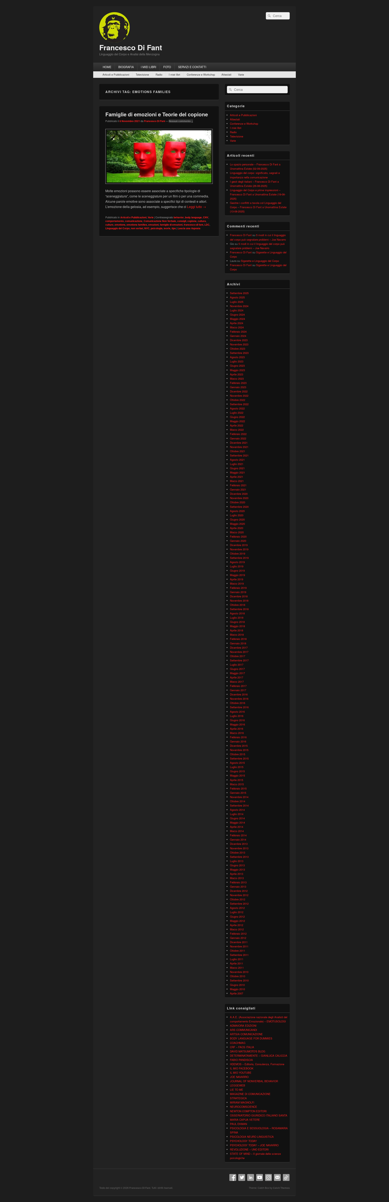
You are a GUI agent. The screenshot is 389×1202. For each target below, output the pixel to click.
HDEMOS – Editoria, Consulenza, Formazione (257, 1064)
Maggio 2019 (237, 575)
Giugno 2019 (237, 570)
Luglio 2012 (236, 912)
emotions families (137, 224)
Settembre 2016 (239, 707)
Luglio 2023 (236, 361)
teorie (167, 228)
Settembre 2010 (239, 980)
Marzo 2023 (237, 378)
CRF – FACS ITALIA (242, 1047)
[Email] (277, 1177)
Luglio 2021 (236, 464)
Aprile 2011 (236, 963)
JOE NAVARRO (239, 1077)
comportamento (114, 221)
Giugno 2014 (237, 818)
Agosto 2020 (237, 511)
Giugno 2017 (237, 669)
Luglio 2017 (236, 664)
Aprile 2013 (236, 874)
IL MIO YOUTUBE (240, 1073)
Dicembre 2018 (239, 596)
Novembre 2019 (239, 549)
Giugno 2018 (237, 622)
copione (192, 221)
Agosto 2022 (237, 408)
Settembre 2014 (239, 805)
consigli (181, 221)
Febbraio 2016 (238, 737)
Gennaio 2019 (238, 592)
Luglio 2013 (236, 861)
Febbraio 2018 (238, 639)
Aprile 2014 (236, 827)
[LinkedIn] (250, 1177)
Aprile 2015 (236, 780)
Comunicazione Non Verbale (160, 221)
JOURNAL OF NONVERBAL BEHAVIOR (254, 1081)
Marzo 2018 (237, 634)
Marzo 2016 (237, 733)
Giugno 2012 (237, 916)
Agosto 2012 (237, 908)
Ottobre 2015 (237, 754)
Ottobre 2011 (237, 950)
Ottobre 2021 (237, 451)
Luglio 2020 (236, 515)
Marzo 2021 (237, 481)
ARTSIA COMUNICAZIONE (246, 1034)
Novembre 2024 (239, 306)
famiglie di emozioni (171, 224)
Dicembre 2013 (239, 844)
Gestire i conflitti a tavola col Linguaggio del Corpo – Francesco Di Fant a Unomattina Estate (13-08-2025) (258, 207)
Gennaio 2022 (238, 438)
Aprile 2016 (236, 729)
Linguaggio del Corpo (117, 228)
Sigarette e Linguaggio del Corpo (260, 261)
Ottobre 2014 (237, 801)
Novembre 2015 (239, 750)
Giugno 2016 (237, 720)
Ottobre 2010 (237, 976)
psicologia (156, 228)
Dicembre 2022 (239, 391)
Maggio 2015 (237, 775)
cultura (202, 221)
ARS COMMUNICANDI (243, 1030)
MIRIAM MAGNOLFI (242, 1102)
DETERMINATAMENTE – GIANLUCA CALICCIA (258, 1055)
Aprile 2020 (236, 528)
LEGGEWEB (237, 1085)
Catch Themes (281, 1188)
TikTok (286, 1177)
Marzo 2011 (237, 968)
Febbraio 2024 (238, 331)
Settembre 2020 (239, 507)
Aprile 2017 (236, 677)
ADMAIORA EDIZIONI (243, 1025)
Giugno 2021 (237, 468)
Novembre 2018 (239, 600)
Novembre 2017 (239, 652)
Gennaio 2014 (238, 839)
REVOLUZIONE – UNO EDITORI (249, 1149)
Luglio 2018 (236, 617)
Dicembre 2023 (239, 340)
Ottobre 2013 (237, 852)
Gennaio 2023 (238, 387)
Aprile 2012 (236, 925)
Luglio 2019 (236, 566)
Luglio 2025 (236, 302)
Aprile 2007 (236, 993)
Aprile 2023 (236, 374)
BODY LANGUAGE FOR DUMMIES (251, 1038)
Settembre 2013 (239, 857)
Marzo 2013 (237, 878)
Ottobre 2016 (237, 703)
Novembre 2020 (239, 498)
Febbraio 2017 (238, 686)
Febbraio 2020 (238, 536)
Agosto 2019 (237, 562)
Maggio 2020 (237, 524)
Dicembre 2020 (239, 494)
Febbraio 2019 (238, 588)
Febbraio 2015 (238, 788)
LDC (206, 224)
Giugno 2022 (237, 417)
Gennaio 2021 (238, 489)
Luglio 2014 (236, 814)
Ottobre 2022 (237, 400)
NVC (147, 228)
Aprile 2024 (236, 323)
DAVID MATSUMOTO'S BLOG (247, 1051)
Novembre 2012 (239, 895)
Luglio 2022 (236, 413)
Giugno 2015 (237, 771)
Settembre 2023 (239, 353)
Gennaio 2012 (238, 938)
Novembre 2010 (239, 972)
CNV (205, 217)
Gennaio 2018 (238, 643)
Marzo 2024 (237, 327)
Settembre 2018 (239, 609)
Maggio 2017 (237, 673)
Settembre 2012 (239, 903)
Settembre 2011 (239, 955)
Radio (159, 74)
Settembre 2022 (239, 404)
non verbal (137, 228)
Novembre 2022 (239, 395)
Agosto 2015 (237, 763)
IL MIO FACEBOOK (241, 1068)
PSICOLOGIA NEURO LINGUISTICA (252, 1137)
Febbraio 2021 (238, 485)
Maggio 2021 (237, 472)
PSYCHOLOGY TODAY (243, 1141)
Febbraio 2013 (238, 882)
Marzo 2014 (237, 831)
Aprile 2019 (236, 579)
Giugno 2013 (237, 865)
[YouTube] (259, 1177)
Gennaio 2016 (238, 741)
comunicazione (133, 221)
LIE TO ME (236, 1090)
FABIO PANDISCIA (241, 1060)
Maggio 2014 (237, 822)
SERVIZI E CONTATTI (192, 67)
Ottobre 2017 (237, 656)
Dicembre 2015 (239, 746)
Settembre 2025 (239, 293)
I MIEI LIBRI (148, 67)
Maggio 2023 (237, 370)
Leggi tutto (196, 206)
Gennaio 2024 (238, 336)
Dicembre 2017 (239, 647)
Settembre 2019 (239, 558)
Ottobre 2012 (237, 899)
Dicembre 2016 (239, 694)
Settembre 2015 (239, 758)
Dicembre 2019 (239, 545)
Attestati (226, 74)
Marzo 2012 (237, 929)
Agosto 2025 (237, 297)
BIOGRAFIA (126, 67)
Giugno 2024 (237, 314)
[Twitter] (241, 1177)
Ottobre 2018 (237, 605)
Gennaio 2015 (238, 793)
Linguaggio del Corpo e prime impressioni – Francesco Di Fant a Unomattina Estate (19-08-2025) (257, 194)
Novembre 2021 (239, 447)
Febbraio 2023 (238, 383)
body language (193, 217)
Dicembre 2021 (239, 443)
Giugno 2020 (237, 519)
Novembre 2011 (239, 946)
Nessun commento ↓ (181, 121)
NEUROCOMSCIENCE (243, 1107)
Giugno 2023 (237, 365)
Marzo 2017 (237, 681)
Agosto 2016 (237, 711)
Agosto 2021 (237, 460)
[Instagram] (268, 1177)
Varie (241, 74)
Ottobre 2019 (237, 553)
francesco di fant (193, 224)
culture (109, 224)
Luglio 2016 (236, 716)
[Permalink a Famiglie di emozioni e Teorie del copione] (159, 185)
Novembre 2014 (239, 797)
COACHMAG (237, 1043)
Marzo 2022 (237, 430)
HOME (107, 67)
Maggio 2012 (237, 921)
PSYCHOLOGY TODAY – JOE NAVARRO (254, 1145)
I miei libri (174, 74)
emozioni (153, 224)
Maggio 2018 (237, 626)
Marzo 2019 (237, 583)
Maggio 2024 (237, 319)
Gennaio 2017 (238, 690)
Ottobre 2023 (237, 348)
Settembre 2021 (239, 455)
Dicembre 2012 (239, 891)
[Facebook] (232, 1177)
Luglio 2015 (236, 767)
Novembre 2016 (239, 699)
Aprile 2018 (236, 630)
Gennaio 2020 (238, 541)
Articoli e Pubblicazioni (116, 74)
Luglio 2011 (236, 959)
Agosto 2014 (237, 810)
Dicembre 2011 (239, 942)
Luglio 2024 (236, 310)
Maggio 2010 (237, 989)
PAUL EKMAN (238, 1124)
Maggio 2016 (237, 724)
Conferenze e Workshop (201, 74)
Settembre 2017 (239, 660)
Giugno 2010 (237, 985)
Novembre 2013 (239, 848)
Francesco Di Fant (130, 47)
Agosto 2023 (237, 357)
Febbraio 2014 (238, 835)
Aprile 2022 (236, 425)
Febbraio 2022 (238, 434)
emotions (120, 224)
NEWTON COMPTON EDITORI (248, 1111)
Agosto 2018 (237, 613)
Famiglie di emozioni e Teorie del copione (156, 114)
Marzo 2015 (237, 784)
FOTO (167, 67)
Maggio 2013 (237, 869)
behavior (179, 217)
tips (174, 228)
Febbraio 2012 (238, 933)
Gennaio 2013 (238, 886)
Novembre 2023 (239, 344)
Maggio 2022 (237, 421)
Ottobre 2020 (237, 502)
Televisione (142, 74)
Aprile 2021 (236, 477)
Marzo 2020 (237, 532)
